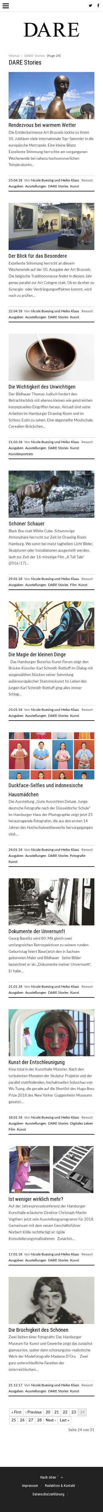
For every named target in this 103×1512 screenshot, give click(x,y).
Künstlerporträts (21, 454)
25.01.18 (15, 709)
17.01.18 (15, 1254)
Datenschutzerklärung (48, 1494)
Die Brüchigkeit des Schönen (38, 1330)
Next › (51, 1420)
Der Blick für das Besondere (38, 256)
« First (16, 1412)
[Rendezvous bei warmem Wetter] (51, 118)
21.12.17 (15, 1385)
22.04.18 (15, 311)
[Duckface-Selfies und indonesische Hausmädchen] (51, 778)
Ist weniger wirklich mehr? (36, 1199)
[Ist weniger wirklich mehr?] (51, 1192)
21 (56, 1412)
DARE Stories (58, 186)
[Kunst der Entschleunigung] (51, 1055)
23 (74, 1412)
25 (13, 1420)
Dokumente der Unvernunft (37, 931)
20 (48, 1412)
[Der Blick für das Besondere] (51, 249)
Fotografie (77, 855)
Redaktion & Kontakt (60, 1485)
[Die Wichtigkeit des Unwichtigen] (51, 380)
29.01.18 (15, 579)
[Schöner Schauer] (51, 517)
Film (73, 585)
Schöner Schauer (27, 524)
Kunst (74, 186)
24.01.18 (15, 849)
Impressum (30, 1485)
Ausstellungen (35, 186)
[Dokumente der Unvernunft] (51, 924)
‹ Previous (33, 1412)
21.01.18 (15, 986)
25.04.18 (15, 180)
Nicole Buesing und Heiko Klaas (55, 180)
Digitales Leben (81, 1123)
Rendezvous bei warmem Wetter (42, 125)
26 (22, 1420)
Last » (64, 1420)
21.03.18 (15, 442)
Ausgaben (16, 186)
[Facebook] (98, 6)
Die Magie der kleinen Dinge (37, 654)
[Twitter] (90, 6)
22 (65, 1412)
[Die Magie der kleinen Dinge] (51, 647)
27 (31, 1420)
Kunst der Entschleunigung (37, 1062)
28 (39, 1420)
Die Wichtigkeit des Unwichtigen (42, 387)
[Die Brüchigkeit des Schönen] (51, 1323)
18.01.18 (15, 1117)
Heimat (14, 55)
